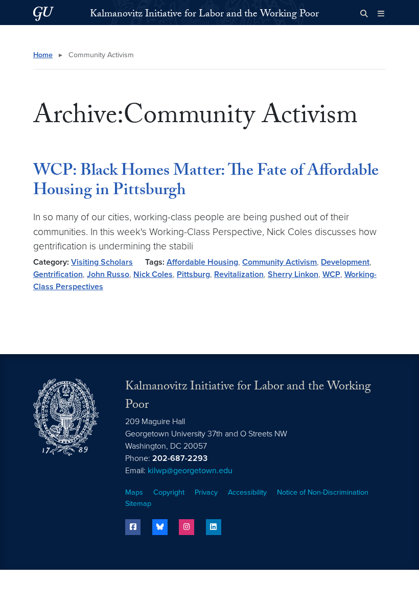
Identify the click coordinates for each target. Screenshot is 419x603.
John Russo (108, 274)
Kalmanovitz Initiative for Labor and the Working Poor (204, 15)
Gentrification (58, 274)
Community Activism (279, 262)
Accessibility (247, 492)
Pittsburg (193, 274)
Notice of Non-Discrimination (322, 492)
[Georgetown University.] (43, 13)
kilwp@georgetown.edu (190, 471)
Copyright (168, 492)
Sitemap (138, 503)
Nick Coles (153, 274)
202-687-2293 (179, 458)
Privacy (206, 492)
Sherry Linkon (293, 274)
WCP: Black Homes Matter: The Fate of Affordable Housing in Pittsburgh (206, 181)
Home (43, 55)
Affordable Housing (202, 262)
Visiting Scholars (102, 262)
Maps (134, 492)
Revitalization (239, 274)
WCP (331, 274)
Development (345, 262)
